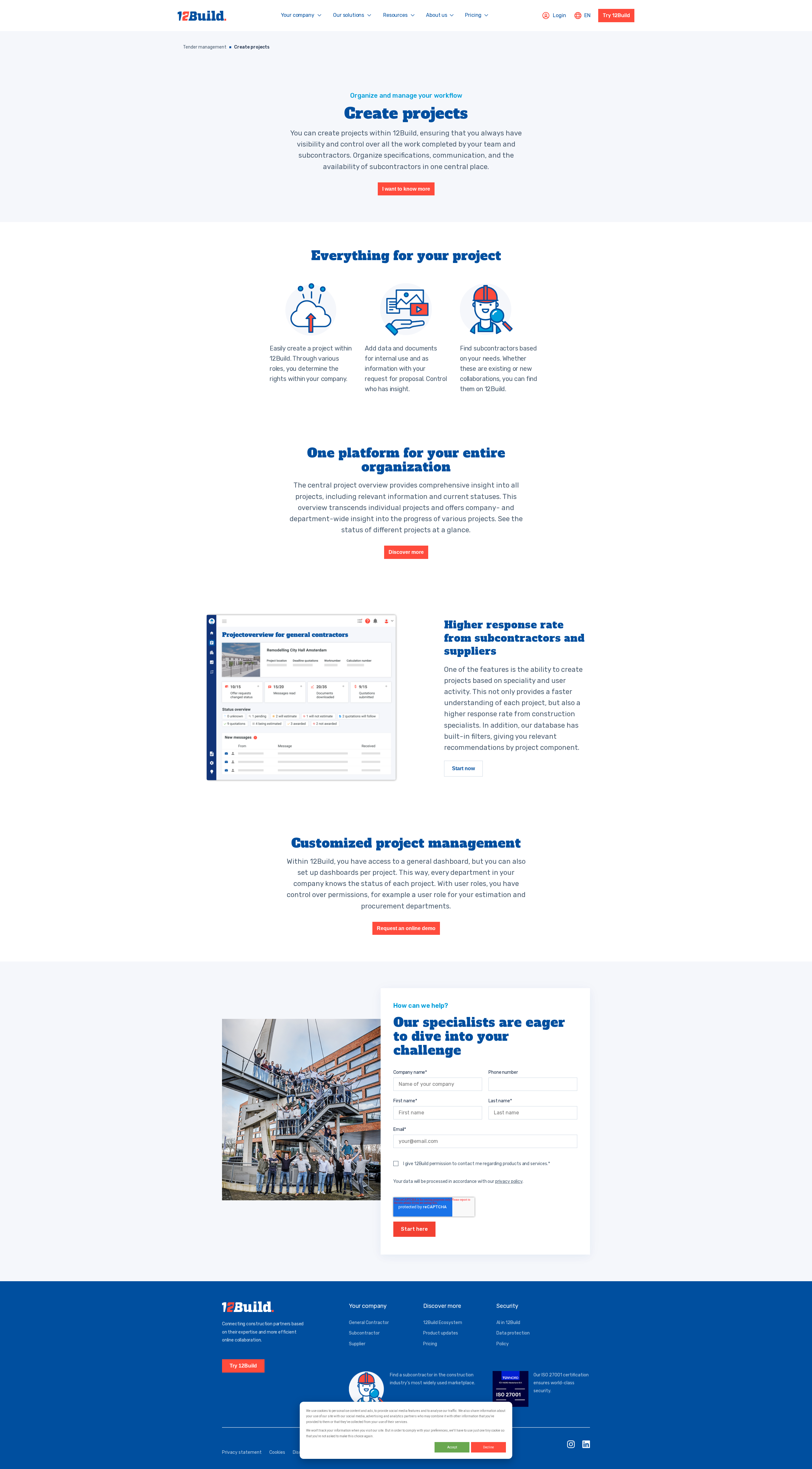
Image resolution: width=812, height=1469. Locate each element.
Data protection (513, 1333)
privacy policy (508, 1181)
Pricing (430, 1344)
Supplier (357, 1344)
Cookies (277, 1452)
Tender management (204, 47)
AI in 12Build (508, 1322)
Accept (452, 1447)
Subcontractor (364, 1333)
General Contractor (369, 1322)
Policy (502, 1344)
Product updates (440, 1333)
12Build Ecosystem (442, 1322)
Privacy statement (242, 1452)
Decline (488, 1447)
